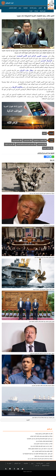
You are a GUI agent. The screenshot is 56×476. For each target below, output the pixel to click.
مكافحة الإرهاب (17, 87)
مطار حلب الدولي (26, 70)
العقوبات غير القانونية (39, 140)
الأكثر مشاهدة (41, 429)
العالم (44, 133)
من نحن (37, 465)
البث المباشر (17, 463)
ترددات (36, 11)
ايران (20, 8)
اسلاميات (25, 8)
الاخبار (40, 8)
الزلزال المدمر (46, 61)
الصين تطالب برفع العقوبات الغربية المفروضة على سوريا (35, 16)
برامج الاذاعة (33, 8)
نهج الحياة (42, 11)
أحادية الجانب (27, 140)
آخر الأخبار (49, 429)
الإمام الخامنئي (13, 8)
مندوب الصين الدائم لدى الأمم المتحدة (32, 56)
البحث (31, 11)
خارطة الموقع (45, 465)
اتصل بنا (9, 463)
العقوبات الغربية (46, 148)
